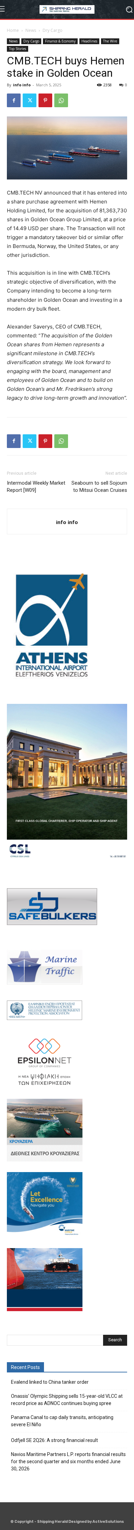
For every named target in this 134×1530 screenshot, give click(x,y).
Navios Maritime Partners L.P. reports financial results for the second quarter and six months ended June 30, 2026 (68, 1461)
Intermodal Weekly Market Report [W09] (36, 486)
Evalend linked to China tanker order (50, 1382)
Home (13, 30)
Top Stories (17, 48)
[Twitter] (29, 100)
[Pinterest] (45, 100)
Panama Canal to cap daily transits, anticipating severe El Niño (62, 1421)
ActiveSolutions (108, 1521)
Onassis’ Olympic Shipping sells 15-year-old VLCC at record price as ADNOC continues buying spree (67, 1399)
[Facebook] (14, 100)
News (30, 30)
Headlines (89, 41)
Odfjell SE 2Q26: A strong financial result (54, 1440)
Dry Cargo (53, 30)
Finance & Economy (60, 41)
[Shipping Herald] (67, 9)
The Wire (110, 41)
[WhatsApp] (61, 100)
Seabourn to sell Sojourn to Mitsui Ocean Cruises (99, 486)
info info (22, 84)
